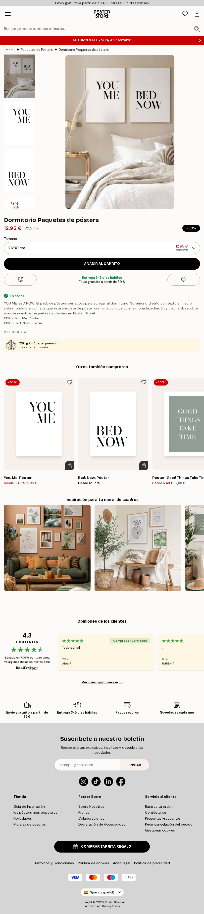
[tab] (185, 14)
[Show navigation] (7, 13)
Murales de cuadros (29, 824)
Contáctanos (156, 812)
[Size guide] (20, 280)
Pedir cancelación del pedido (169, 824)
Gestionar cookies (160, 830)
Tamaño (10, 238)
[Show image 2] (19, 123)
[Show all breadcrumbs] (9, 49)
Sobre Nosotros (91, 806)
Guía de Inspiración (29, 806)
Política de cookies (93, 863)
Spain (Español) (102, 892)
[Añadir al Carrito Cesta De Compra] (69, 465)
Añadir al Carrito (102, 264)
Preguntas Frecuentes (163, 818)
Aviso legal (121, 863)
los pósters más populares (35, 812)
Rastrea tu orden (159, 806)
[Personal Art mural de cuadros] (47, 548)
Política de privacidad (152, 863)
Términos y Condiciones (54, 863)
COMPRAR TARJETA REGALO (106, 846)
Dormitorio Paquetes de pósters (84, 50)
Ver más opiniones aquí (102, 682)
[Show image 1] (19, 76)
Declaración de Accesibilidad (102, 824)
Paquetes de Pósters (37, 50)
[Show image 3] (19, 170)
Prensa (83, 812)
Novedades (22, 818)
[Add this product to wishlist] (183, 280)
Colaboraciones (91, 818)
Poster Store (113, 902)
